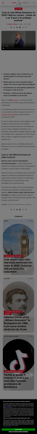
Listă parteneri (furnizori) (7, 426)
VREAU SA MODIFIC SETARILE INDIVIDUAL (18, 431)
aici (18, 412)
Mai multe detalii (9, 407)
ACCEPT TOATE (18, 429)
